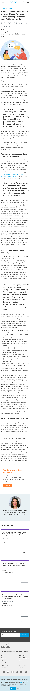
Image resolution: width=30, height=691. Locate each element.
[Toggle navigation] (3, 2)
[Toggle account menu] (28, 3)
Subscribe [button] (7, 485)
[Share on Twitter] (9, 26)
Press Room (4, 663)
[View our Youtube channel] (26, 672)
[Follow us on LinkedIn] (4, 672)
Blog (2, 655)
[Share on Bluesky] (4, 26)
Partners (3, 660)
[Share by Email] (12, 26)
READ (24, 552)
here (21, 682)
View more (24, 621)
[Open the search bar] (24, 3)
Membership (23, 665)
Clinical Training (24, 658)
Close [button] (18, 688)
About (21, 668)
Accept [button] (13, 688)
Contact (3, 668)
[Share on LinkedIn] (1, 26)
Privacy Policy (5, 665)
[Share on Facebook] (7, 26)
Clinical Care (6, 8)
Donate (3, 658)
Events (21, 660)
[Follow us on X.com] (17, 672)
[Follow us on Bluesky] (8, 672)
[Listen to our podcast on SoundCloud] (21, 672)
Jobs (20, 663)
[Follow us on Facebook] (12, 672)
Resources (22, 655)
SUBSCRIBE (24, 635)
